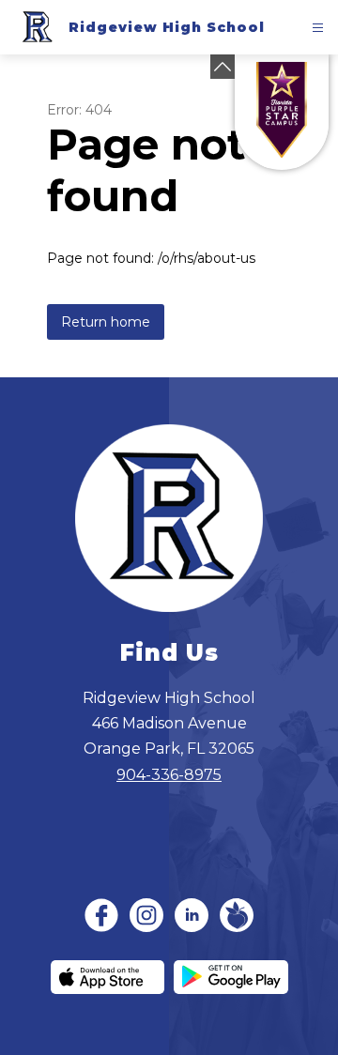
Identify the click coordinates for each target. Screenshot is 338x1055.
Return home (105, 321)
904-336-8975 (169, 775)
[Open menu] (318, 27)
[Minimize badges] (222, 66)
